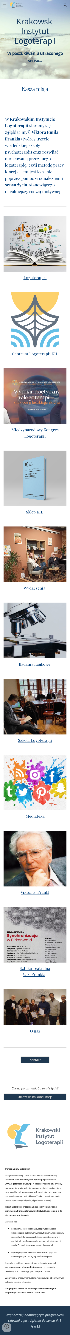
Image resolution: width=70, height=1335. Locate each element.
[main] (35, 40)
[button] (4, 5)
